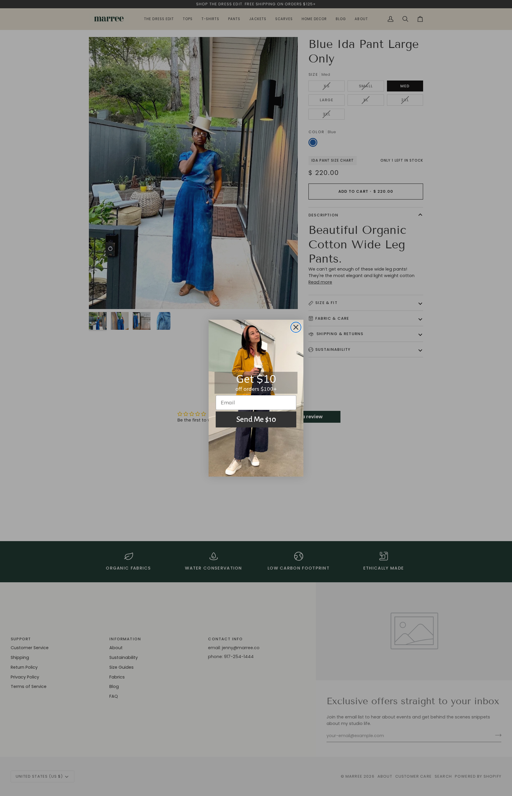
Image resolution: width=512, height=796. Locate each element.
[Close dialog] (296, 327)
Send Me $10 (256, 419)
